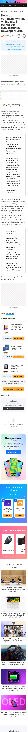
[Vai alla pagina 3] (9, 556)
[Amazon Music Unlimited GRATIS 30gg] (7, 503)
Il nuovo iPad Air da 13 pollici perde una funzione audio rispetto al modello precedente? (13, 615)
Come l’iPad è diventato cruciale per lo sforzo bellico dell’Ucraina (13, 664)
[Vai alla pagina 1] (6, 556)
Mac (15, 5)
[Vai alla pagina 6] (13, 556)
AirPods (22, 5)
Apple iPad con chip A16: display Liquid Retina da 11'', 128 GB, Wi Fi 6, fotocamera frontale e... (17, 328)
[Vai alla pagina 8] (16, 556)
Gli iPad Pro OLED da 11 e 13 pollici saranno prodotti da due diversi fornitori (13, 714)
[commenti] (19, 36)
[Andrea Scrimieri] (2, 36)
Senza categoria (14, 11)
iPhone (3, 5)
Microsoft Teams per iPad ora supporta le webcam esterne (13, 640)
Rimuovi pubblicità (13, 75)
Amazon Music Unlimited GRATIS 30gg (7, 510)
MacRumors (10, 314)
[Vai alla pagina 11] (20, 556)
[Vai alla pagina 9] (17, 556)
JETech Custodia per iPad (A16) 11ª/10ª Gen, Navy (16, 348)
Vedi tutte (13, 495)
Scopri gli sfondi (12, 452)
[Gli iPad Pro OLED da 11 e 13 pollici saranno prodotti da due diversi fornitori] (13, 702)
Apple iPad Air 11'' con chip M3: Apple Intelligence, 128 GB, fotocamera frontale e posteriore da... (17, 368)
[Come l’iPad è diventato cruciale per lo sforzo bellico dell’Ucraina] (13, 653)
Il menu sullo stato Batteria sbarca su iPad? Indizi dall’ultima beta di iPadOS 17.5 (13, 688)
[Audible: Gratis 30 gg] (19, 503)
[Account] (24, 1)
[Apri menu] (21, 2)
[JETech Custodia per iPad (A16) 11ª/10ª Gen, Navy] (5, 347)
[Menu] (2, 1)
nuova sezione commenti (16, 49)
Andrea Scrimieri (9, 35)
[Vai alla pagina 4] (10, 556)
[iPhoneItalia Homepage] (13, 1)
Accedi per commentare (13, 408)
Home (3, 11)
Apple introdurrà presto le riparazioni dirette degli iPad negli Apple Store (13, 589)
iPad (9, 5)
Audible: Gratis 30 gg (19, 509)
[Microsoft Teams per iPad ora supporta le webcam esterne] (13, 629)
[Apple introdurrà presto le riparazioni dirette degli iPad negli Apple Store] (13, 577)
